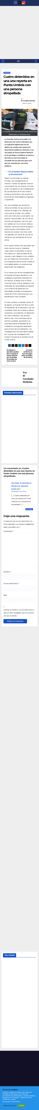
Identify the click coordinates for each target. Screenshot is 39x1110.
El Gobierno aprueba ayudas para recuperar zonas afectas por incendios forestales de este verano (13, 355)
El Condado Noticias (28, 101)
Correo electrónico (11, 583)
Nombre (7, 572)
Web (5, 595)
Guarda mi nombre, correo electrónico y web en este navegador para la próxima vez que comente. (19, 613)
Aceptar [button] (21, 1105)
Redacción (7, 412)
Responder (29, 509)
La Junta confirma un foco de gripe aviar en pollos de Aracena (27, 353)
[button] (32, 61)
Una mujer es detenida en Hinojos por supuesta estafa (21, 486)
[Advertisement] (19, 38)
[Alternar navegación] (18, 61)
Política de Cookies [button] (9, 1105)
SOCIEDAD (7, 72)
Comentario (9, 531)
